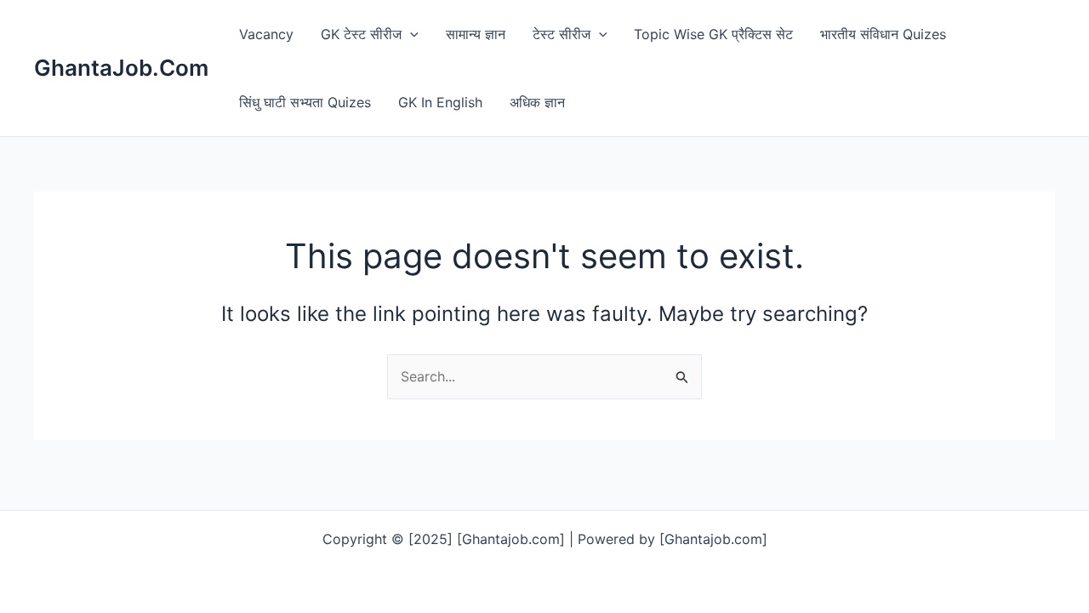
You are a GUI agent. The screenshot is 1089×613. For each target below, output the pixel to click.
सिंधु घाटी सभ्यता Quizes (305, 102)
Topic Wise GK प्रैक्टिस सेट (713, 34)
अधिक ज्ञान (537, 102)
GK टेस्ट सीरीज (361, 34)
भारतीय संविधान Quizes (883, 34)
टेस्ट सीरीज (561, 34)
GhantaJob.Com (121, 67)
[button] (410, 34)
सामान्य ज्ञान (475, 34)
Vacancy (266, 34)
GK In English (440, 102)
